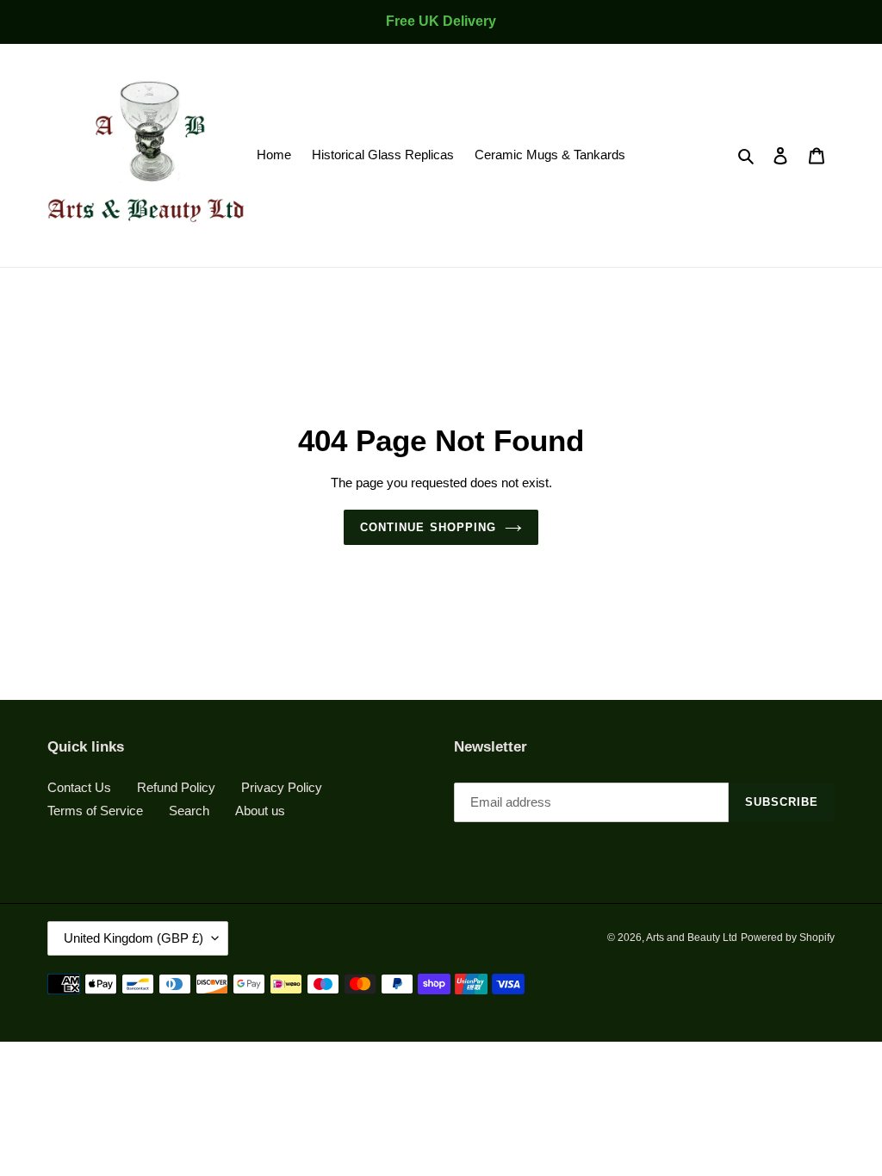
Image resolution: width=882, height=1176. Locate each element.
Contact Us (79, 787)
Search (189, 810)
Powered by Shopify (788, 938)
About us (260, 810)
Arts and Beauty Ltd (691, 938)
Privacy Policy (281, 787)
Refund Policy (176, 787)
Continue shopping (428, 527)
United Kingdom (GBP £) (133, 938)
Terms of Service (95, 810)
